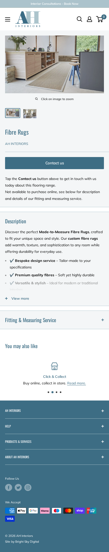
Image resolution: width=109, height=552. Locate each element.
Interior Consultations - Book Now (55, 4)
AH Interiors (16, 144)
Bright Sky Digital (27, 541)
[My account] (89, 19)
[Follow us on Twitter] (18, 487)
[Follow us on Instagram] (27, 487)
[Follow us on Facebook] (8, 487)
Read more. (76, 383)
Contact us (54, 163)
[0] (100, 19)
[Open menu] (7, 19)
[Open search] (79, 19)
